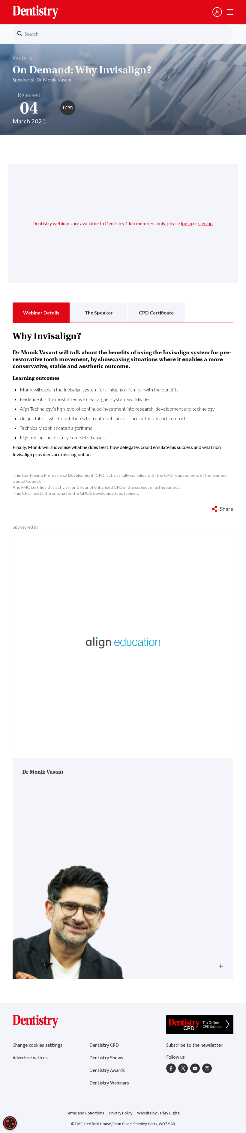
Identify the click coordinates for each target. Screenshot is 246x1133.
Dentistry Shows (106, 1058)
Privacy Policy (120, 1113)
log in (186, 223)
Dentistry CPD (104, 1045)
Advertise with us (30, 1058)
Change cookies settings (37, 1045)
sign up (205, 223)
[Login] (217, 12)
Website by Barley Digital (158, 1113)
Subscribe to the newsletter (194, 1045)
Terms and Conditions (85, 1113)
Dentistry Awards (107, 1071)
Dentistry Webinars (109, 1083)
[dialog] (10, 1123)
